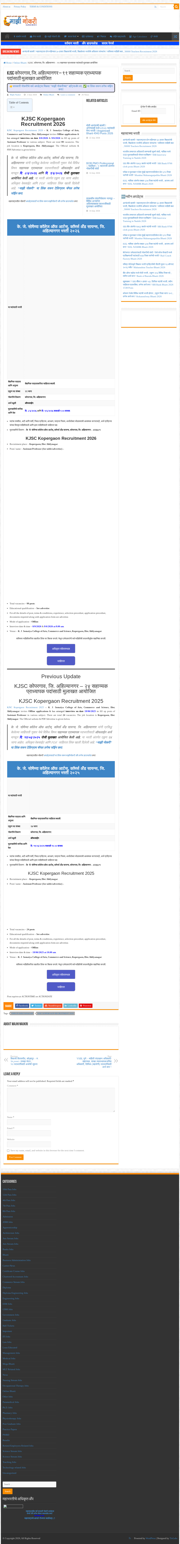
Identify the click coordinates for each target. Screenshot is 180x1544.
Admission (8, 1216)
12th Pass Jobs (9, 1194)
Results (6, 1440)
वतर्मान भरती (21, 36)
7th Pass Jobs (9, 1205)
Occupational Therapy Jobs (16, 1385)
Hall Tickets (8, 1325)
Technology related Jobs (14, 1467)
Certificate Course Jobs (14, 1271)
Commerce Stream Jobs (14, 1282)
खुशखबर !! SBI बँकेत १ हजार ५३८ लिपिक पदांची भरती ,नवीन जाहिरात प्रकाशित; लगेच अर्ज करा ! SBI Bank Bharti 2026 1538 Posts (148, 284)
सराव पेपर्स (72, 36)
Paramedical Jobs (11, 1402)
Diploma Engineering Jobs (15, 1293)
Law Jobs (7, 1342)
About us (6, 6)
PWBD (6, 1434)
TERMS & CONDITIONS (41, 6)
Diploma (7, 1287)
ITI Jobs (6, 1336)
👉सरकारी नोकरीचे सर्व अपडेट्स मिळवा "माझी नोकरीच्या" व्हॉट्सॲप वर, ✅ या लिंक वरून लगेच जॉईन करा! (61, 88)
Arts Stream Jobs (10, 1238)
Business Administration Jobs (17, 1260)
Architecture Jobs (11, 1233)
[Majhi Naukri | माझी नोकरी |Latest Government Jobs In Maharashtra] (20, 20)
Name (10, 1117)
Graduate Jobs (9, 1320)
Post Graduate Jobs (12, 1424)
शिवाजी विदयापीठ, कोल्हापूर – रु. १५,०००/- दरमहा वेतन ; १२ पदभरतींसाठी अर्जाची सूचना (25, 1060)
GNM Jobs (8, 1309)
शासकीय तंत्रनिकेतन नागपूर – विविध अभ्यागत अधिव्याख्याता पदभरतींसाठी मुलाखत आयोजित (100, 202)
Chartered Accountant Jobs (15, 1276)
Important (7, 1331)
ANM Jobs (8, 1222)
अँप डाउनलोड (91, 43)
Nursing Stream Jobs (12, 1380)
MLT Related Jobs (11, 1369)
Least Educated (10, 1347)
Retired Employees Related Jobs (18, 1445)
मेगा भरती (37, 36)
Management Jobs (11, 1353)
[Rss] (155, 7)
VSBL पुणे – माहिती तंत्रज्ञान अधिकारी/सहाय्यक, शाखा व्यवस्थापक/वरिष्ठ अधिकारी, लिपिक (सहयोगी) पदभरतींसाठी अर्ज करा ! (93, 1061)
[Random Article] (175, 36)
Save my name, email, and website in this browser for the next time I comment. (48, 1150)
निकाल (103, 36)
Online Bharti (20, 62)
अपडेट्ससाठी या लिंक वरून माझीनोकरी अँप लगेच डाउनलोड (49, 201)
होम (7, 36)
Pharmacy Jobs (10, 1413)
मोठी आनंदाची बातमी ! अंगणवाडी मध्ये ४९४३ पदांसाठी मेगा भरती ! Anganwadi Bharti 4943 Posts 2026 (100, 129)
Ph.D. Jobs (7, 1407)
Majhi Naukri (15, 95)
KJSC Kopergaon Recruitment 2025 (25, 707)
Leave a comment (68, 95)
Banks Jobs (8, 1249)
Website (11, 1139)
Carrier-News (9, 1265)
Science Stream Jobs (12, 1451)
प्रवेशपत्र (89, 36)
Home (9, 62)
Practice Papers (10, 1429)
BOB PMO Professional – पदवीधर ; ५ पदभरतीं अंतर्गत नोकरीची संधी (100, 166)
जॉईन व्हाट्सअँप (119, 36)
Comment (12, 1085)
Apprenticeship (10, 1227)
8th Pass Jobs (9, 1211)
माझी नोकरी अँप (53, 36)
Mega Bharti (9, 1364)
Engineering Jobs (11, 1298)
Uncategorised (9, 1473)
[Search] (176, 6)
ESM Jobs (7, 1304)
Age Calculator (140, 36)
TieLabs (173, 1538)
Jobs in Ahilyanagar (22, 1013)
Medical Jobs (9, 1358)
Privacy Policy (20, 6)
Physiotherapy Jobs (12, 1418)
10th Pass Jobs (9, 1189)
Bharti (6, 1254)
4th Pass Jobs (9, 1200)
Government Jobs (11, 1314)
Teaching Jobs (9, 1462)
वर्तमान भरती (72, 43)
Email (10, 1128)
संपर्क (155, 36)
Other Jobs (8, 1396)
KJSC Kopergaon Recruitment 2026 (25, 130)
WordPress (151, 1538)
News (5, 1374)
